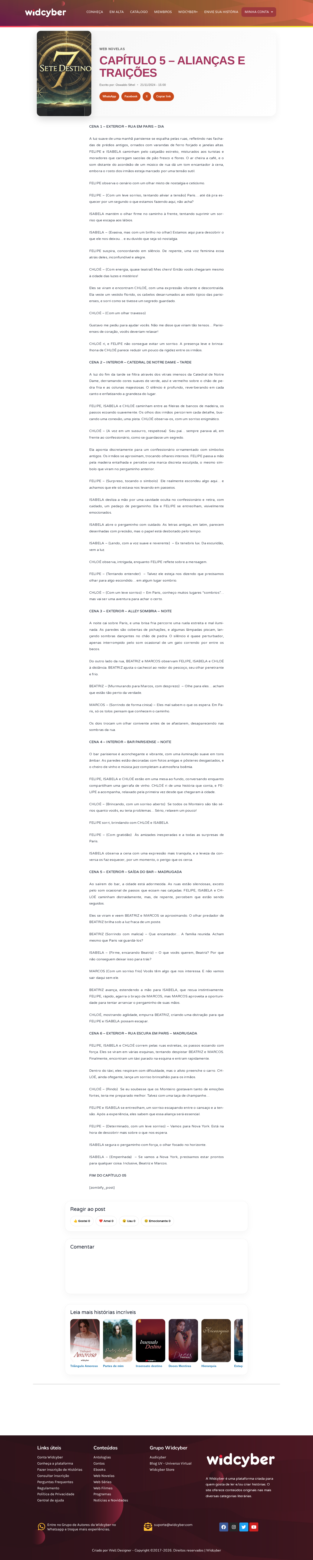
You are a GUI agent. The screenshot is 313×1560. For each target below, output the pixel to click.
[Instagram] (233, 1527)
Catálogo (139, 12)
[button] (258, 12)
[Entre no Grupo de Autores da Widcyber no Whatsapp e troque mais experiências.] (41, 1527)
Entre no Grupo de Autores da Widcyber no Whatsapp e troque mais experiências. (81, 1527)
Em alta (116, 12)
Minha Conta (257, 12)
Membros (163, 12)
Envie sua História (221, 12)
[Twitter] (243, 1527)
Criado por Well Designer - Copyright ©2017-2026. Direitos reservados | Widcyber (156, 1550)
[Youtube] (253, 1527)
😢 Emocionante (157, 1221)
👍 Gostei (82, 1221)
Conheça (94, 12)
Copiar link (163, 96)
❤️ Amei (106, 1221)
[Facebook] (223, 1527)
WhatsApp (109, 96)
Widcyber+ (188, 12)
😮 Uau (128, 1221)
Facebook (131, 96)
